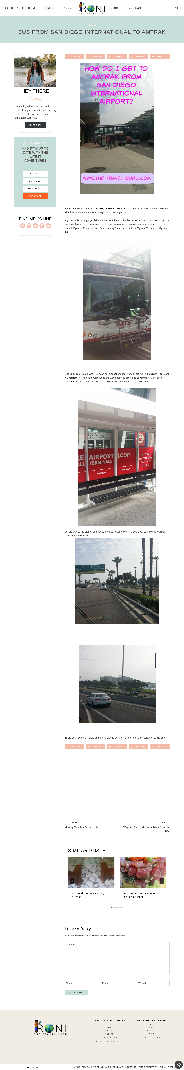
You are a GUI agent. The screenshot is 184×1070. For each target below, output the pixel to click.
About (68, 8)
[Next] (162, 881)
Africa (151, 1024)
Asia (151, 1027)
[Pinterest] (23, 8)
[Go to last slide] (72, 881)
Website (142, 983)
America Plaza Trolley (77, 381)
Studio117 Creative (168, 1067)
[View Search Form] (177, 8)
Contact (110, 1034)
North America (151, 1037)
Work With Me (111, 1037)
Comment (72, 944)
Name (70, 983)
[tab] (111, 907)
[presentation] (91, 872)
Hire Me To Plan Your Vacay (110, 1041)
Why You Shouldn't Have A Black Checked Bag (146, 827)
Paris (152, 1034)
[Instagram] (12, 8)
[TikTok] (34, 8)
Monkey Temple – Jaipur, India (81, 825)
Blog (114, 8)
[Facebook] (6, 8)
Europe (151, 1031)
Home (49, 8)
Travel (92, 25)
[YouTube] (28, 8)
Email (106, 983)
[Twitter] (17, 8)
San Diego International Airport (111, 208)
